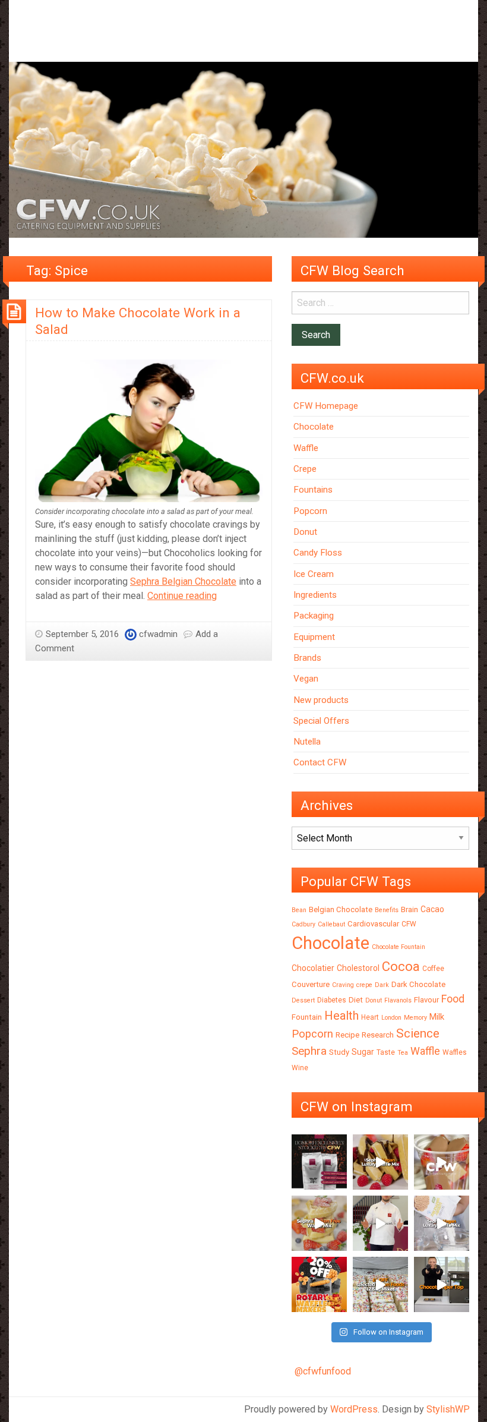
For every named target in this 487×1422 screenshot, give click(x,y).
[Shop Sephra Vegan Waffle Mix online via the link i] (441, 1223)
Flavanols (398, 1000)
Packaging (313, 615)
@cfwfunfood (323, 1371)
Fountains (313, 489)
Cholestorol (358, 968)
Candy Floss (317, 552)
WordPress (354, 1409)
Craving (343, 985)
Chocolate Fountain (398, 947)
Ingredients (315, 594)
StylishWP (448, 1409)
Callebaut (331, 924)
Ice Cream (313, 574)
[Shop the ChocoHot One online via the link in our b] (441, 1162)
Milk (436, 1016)
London (391, 1017)
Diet (356, 999)
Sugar (363, 1052)
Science (417, 1033)
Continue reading (182, 595)
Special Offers (321, 720)
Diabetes (331, 1000)
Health (341, 1015)
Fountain (307, 1017)
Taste (386, 1052)
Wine (300, 1068)
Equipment (314, 637)
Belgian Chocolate (340, 909)
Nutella (307, 741)
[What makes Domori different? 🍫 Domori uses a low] (380, 1223)
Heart (370, 1017)
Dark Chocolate (418, 984)
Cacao (432, 909)
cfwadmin (158, 634)
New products (321, 700)
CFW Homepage (325, 406)
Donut (305, 531)
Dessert (303, 1000)
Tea (402, 1053)
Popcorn (310, 511)
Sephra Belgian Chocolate (183, 581)
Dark (382, 985)
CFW (408, 924)
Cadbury (303, 924)
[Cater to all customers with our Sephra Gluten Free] (319, 1223)
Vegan (305, 678)
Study (339, 1052)
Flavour (426, 999)
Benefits (387, 910)
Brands (307, 657)
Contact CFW (319, 762)
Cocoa (401, 966)
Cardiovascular (373, 923)
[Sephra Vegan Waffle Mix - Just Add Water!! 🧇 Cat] (380, 1162)
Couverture (311, 984)
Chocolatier (313, 968)
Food (452, 998)
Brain (409, 909)
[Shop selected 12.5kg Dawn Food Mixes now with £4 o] (380, 1284)
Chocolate (313, 426)
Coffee (433, 968)
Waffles (454, 1052)
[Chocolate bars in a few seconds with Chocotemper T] (441, 1284)
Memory (415, 1017)
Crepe (305, 469)
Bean (299, 910)
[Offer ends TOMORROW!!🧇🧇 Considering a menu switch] (319, 1284)
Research (378, 1034)
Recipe (347, 1034)
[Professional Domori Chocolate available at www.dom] (319, 1162)
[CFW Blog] (243, 149)
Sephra (309, 1051)
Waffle (305, 448)
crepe (364, 985)
